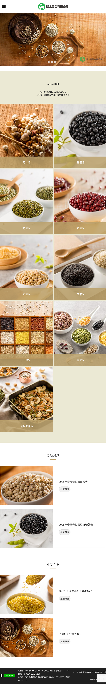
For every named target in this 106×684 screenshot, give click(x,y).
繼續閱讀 (64, 489)
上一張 (3, 39)
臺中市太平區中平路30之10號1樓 (41, 670)
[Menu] (4, 6)
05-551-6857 (58, 677)
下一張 (103, 39)
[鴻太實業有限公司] (53, 6)
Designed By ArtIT (98, 678)
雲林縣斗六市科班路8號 (38, 677)
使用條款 (98, 672)
